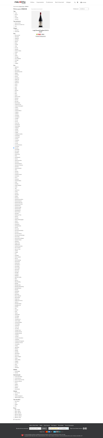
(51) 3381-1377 (79, 435)
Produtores (49, 2)
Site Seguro (54, 425)
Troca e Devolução (69, 425)
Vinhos (32, 2)
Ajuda (41, 425)
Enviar (44, 428)
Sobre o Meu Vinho (33, 425)
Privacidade (60, 425)
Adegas (68, 2)
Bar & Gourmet (59, 2)
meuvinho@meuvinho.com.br (67, 435)
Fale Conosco (47, 425)
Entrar (84, 2)
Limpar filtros (17, 419)
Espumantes (40, 2)
